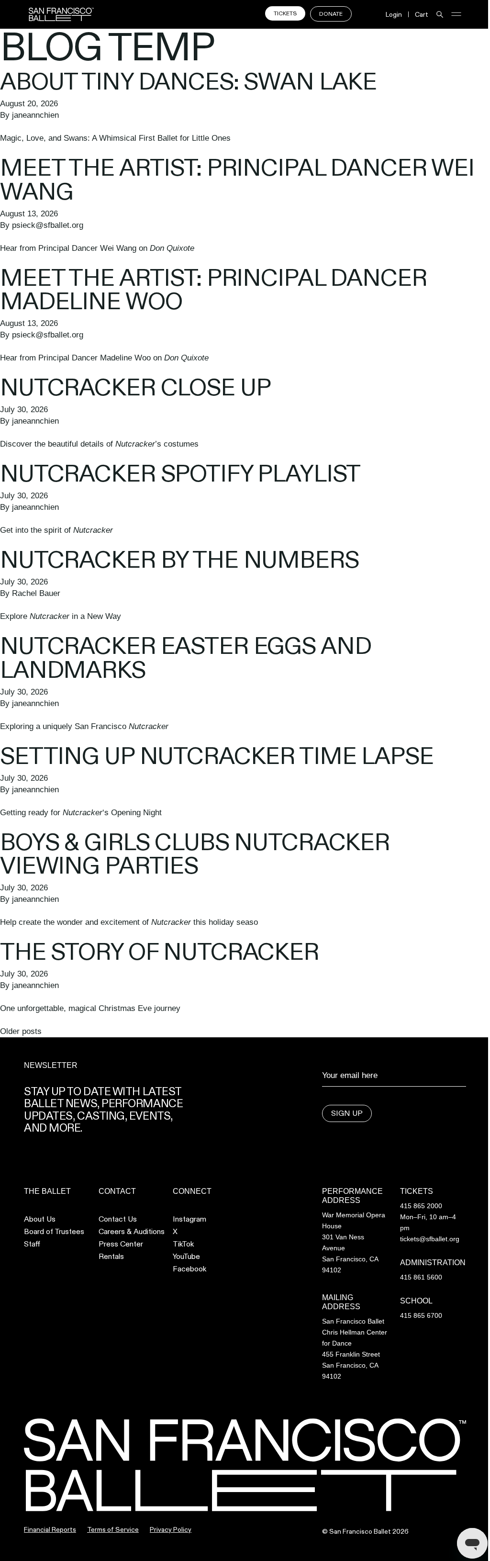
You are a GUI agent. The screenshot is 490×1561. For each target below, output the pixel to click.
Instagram (189, 1219)
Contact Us (118, 1219)
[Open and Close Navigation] (456, 14)
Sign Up (347, 1113)
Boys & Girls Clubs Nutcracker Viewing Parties (195, 853)
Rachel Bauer (36, 593)
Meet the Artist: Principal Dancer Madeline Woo (213, 289)
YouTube (186, 1256)
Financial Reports (50, 1529)
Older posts (21, 1031)
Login (394, 14)
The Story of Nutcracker (159, 951)
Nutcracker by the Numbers (179, 559)
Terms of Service (113, 1529)
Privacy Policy (170, 1529)
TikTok (183, 1244)
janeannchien (35, 115)
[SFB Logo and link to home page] (61, 14)
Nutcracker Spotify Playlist (180, 473)
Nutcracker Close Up (135, 387)
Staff (32, 1244)
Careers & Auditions (132, 1231)
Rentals (111, 1256)
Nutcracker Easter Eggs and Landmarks (185, 657)
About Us (40, 1219)
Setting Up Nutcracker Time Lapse (217, 755)
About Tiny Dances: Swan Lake (188, 81)
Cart (421, 14)
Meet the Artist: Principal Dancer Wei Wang (237, 179)
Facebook (189, 1269)
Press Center (121, 1244)
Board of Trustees (54, 1231)
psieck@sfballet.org (47, 225)
